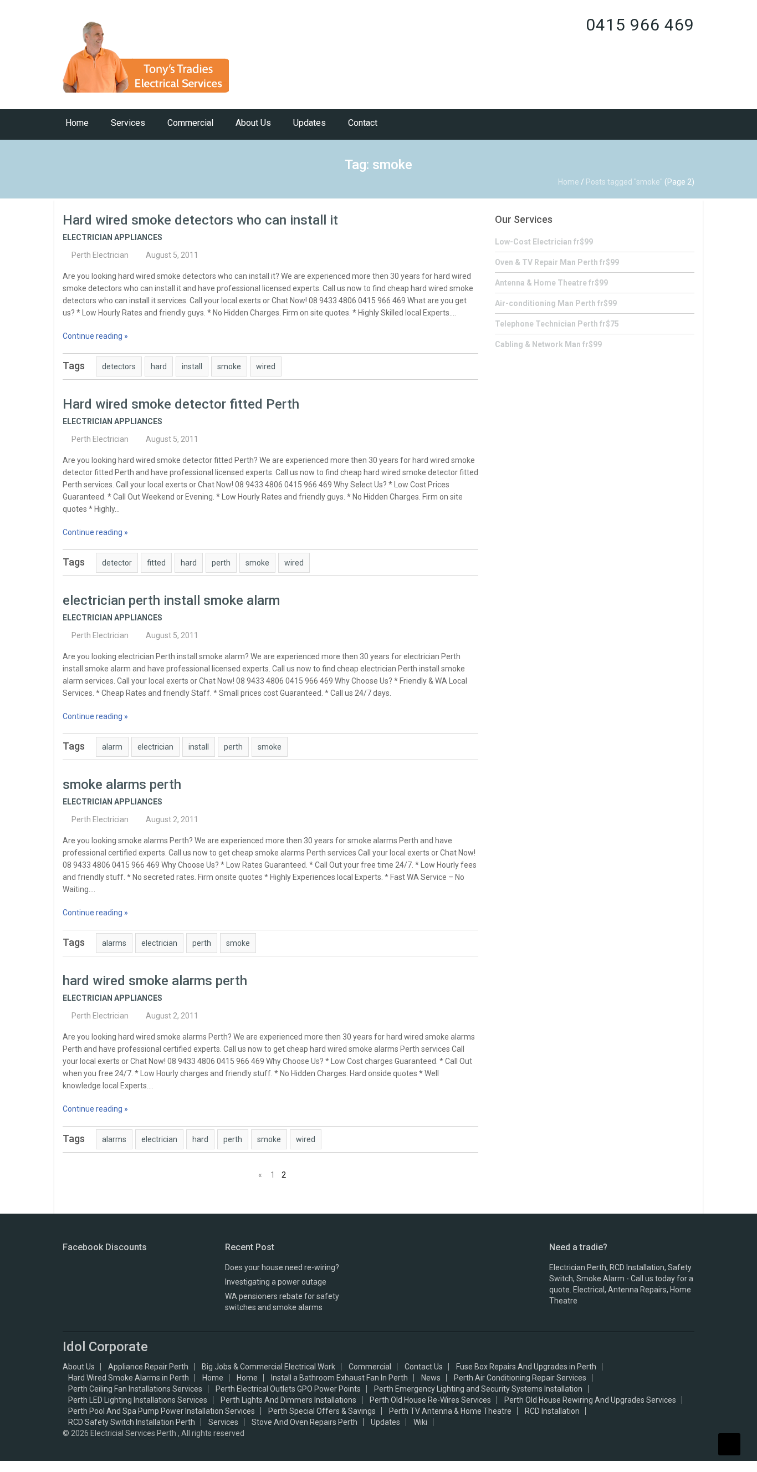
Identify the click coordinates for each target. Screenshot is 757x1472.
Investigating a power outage (275, 1281)
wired (265, 366)
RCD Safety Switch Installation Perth (131, 1422)
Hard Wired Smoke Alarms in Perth (128, 1378)
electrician (155, 746)
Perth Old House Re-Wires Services (430, 1400)
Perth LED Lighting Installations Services (137, 1400)
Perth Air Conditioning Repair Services (520, 1378)
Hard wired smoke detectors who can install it (200, 220)
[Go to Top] (729, 1444)
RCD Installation (552, 1411)
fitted (156, 562)
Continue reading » (95, 336)
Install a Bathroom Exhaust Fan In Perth (339, 1378)
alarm (112, 746)
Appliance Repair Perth (148, 1367)
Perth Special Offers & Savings (322, 1411)
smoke (229, 366)
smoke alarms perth (122, 784)
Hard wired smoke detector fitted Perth (181, 404)
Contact (362, 123)
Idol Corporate (105, 1346)
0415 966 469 (640, 24)
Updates (309, 123)
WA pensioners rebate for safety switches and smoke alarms (282, 1302)
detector (117, 562)
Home (77, 123)
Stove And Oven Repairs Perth (304, 1422)
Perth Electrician (100, 255)
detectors (119, 366)
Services (128, 123)
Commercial (190, 123)
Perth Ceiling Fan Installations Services (135, 1389)
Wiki (420, 1422)
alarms (114, 943)
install (192, 366)
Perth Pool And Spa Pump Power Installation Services (161, 1411)
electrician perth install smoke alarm (171, 600)
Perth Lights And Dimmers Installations (288, 1400)
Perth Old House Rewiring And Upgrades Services (590, 1400)
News (431, 1378)
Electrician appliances (112, 237)
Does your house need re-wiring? (282, 1267)
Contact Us (424, 1367)
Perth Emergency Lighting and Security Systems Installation (478, 1389)
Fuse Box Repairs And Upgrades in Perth (526, 1367)
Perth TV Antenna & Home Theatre (450, 1411)
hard (159, 366)
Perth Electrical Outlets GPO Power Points (288, 1389)
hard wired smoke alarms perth (155, 981)
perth (221, 562)
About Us (253, 123)
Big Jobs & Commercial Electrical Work (268, 1367)
